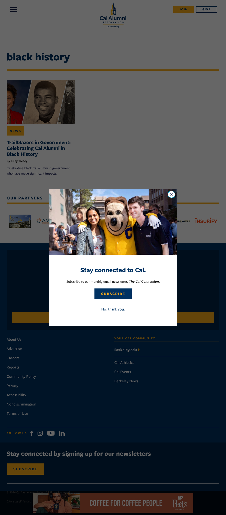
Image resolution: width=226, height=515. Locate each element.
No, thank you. (113, 309)
